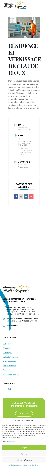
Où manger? (7, 353)
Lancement (24, 167)
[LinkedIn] (26, 196)
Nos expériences (9, 361)
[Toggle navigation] (41, 5)
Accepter (24, 447)
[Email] (31, 196)
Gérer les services (9, 442)
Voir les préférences (24, 460)
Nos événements (9, 366)
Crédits (5, 370)
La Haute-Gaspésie (10, 357)
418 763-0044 (12, 325)
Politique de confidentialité (30, 465)
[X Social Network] (21, 196)
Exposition (24, 165)
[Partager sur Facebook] (16, 196)
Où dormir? (7, 348)
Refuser (24, 454)
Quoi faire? (7, 344)
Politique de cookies (15, 465)
